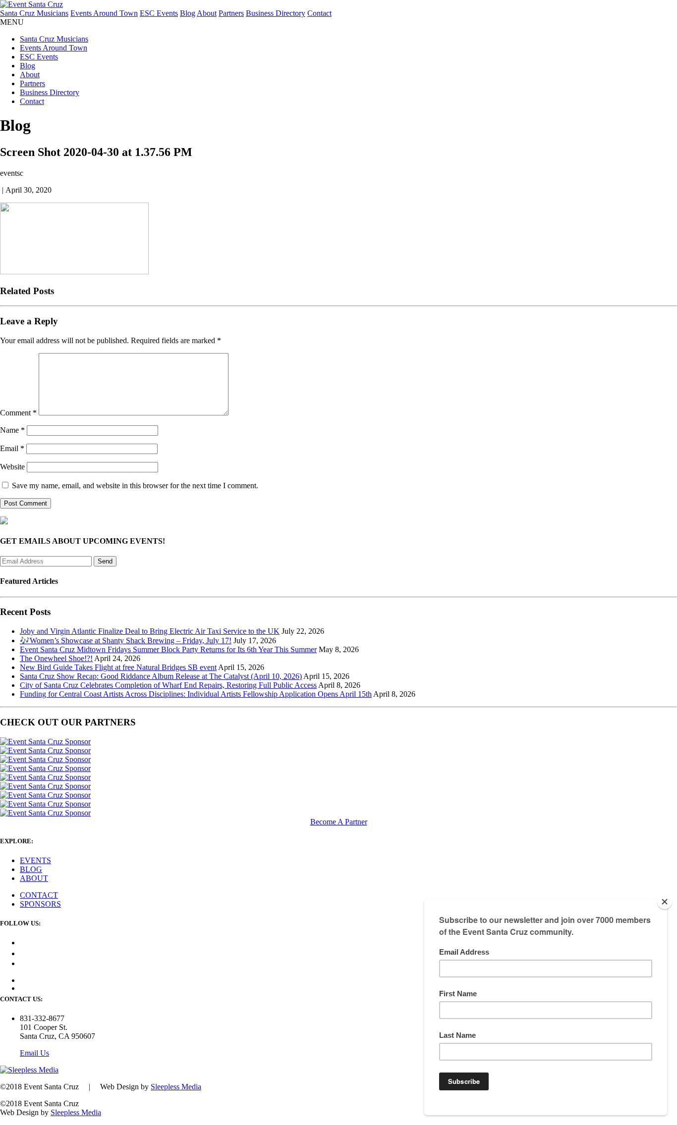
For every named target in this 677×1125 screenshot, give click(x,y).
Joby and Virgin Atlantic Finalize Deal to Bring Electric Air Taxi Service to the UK (150, 631)
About (207, 13)
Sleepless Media (176, 1086)
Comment (18, 413)
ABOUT (34, 878)
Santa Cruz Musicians (34, 13)
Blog (187, 13)
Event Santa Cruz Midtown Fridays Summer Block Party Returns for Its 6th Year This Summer (168, 649)
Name (12, 430)
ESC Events (159, 13)
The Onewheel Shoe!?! (56, 658)
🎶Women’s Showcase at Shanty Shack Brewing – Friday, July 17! (125, 640)
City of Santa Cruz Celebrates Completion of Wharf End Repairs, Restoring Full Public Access (168, 685)
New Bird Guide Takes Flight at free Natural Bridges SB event (118, 667)
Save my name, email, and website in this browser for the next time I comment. (135, 485)
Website (12, 466)
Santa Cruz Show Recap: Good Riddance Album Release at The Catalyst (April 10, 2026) (161, 676)
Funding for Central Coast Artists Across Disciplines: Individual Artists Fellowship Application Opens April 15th (196, 694)
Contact (319, 13)
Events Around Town (104, 13)
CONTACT (39, 895)
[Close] (664, 901)
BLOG (31, 869)
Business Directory (275, 13)
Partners (231, 13)
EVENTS (35, 860)
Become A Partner (338, 822)
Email (12, 448)
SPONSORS (40, 904)
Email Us (34, 1053)
